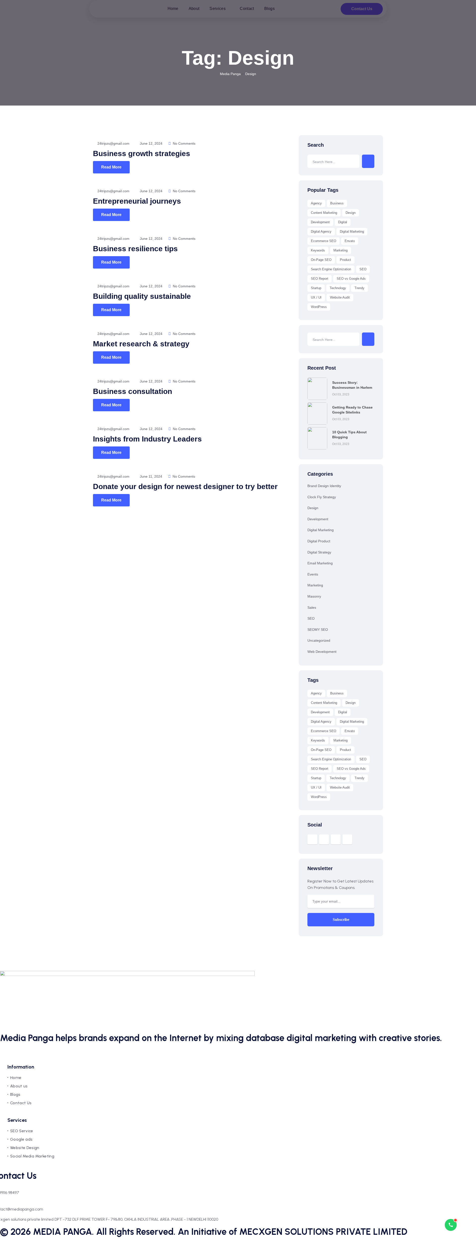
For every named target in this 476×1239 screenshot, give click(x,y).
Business (337, 203)
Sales (311, 607)
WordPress (319, 307)
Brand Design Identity (324, 486)
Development (320, 222)
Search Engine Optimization (331, 269)
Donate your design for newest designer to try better (185, 486)
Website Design (24, 1147)
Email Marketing (320, 563)
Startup (316, 288)
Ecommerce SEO (323, 241)
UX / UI (316, 297)
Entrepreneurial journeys (137, 201)
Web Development (321, 652)
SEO (362, 269)
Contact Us (20, 1103)
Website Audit (340, 297)
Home (15, 1077)
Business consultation (132, 391)
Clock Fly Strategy (321, 497)
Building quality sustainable (142, 296)
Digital (342, 222)
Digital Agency (321, 231)
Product (345, 260)
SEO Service (21, 1131)
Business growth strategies (141, 153)
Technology (338, 288)
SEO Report (319, 278)
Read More (111, 167)
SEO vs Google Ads (351, 278)
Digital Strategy (319, 552)
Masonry (314, 596)
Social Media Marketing (32, 1156)
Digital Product (318, 541)
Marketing (340, 250)
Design (351, 213)
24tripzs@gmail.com (112, 143)
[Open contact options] (451, 1225)
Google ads (21, 1139)
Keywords (318, 250)
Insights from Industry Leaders (147, 439)
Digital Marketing (352, 231)
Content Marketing (324, 213)
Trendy (359, 288)
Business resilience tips (135, 249)
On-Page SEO (321, 260)
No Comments (183, 143)
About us (19, 1086)
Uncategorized (318, 640)
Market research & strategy (141, 344)
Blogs (15, 1094)
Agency (316, 203)
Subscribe (341, 919)
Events (312, 574)
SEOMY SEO (317, 630)
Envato (350, 241)
